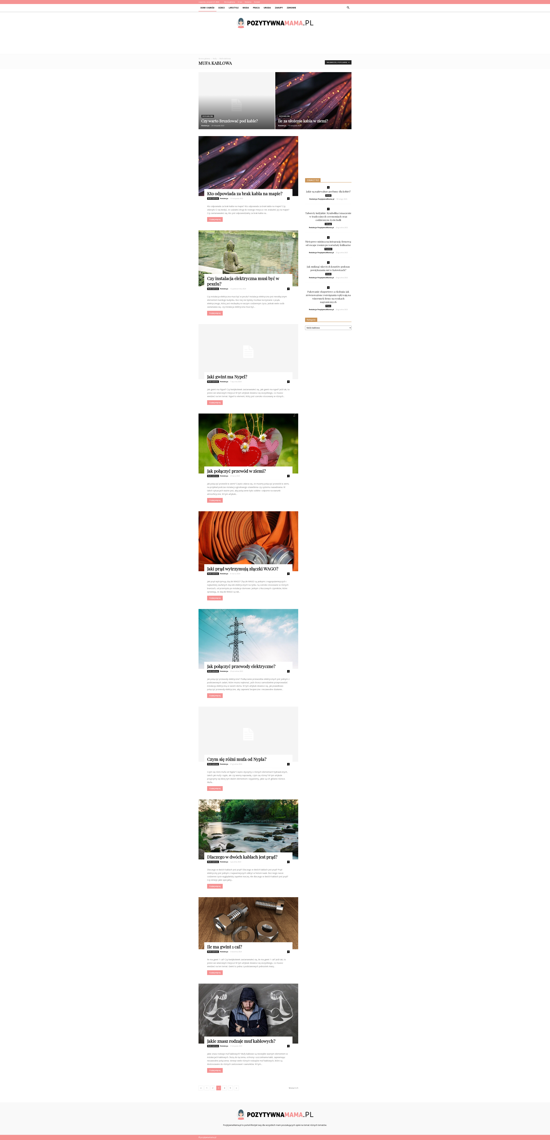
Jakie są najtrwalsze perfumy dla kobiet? (328, 191)
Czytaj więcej (215, 219)
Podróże (328, 249)
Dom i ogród (207, 7)
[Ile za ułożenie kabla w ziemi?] (313, 102)
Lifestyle (234, 7)
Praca (256, 7)
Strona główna (229, 2)
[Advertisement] (275, 44)
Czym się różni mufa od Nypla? (236, 759)
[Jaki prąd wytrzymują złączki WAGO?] (248, 541)
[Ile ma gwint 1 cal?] (248, 923)
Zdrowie (291, 7)
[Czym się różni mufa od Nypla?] (248, 734)
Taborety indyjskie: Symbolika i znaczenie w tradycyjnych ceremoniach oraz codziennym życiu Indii (328, 216)
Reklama (248, 2)
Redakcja (205, 125)
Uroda (267, 7)
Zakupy (279, 7)
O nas (240, 2)
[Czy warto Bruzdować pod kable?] (237, 105)
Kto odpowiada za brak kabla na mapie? (244, 193)
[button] (348, 7)
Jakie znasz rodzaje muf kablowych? (241, 1041)
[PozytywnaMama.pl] (275, 23)
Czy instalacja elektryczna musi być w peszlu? (243, 281)
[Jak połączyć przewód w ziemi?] (248, 443)
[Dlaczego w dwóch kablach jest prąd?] (248, 829)
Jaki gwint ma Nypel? (227, 376)
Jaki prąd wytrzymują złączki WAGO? (242, 569)
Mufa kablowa (207, 116)
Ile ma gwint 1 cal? (224, 947)
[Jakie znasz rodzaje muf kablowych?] (248, 1014)
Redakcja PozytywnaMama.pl (321, 199)
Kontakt (257, 2)
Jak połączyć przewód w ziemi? (236, 471)
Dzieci (221, 7)
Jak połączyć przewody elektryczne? (241, 666)
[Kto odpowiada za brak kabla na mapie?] (248, 166)
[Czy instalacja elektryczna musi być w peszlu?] (248, 258)
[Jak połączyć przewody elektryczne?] (248, 639)
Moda (246, 7)
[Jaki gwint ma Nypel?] (248, 351)
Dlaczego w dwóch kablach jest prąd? (242, 857)
